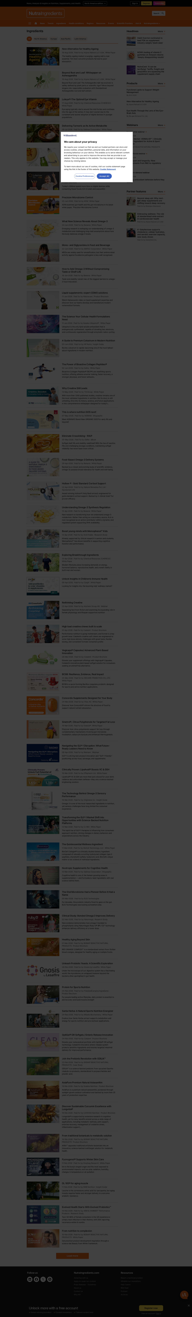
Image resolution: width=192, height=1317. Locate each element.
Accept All (104, 176)
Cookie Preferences (85, 176)
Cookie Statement (108, 169)
